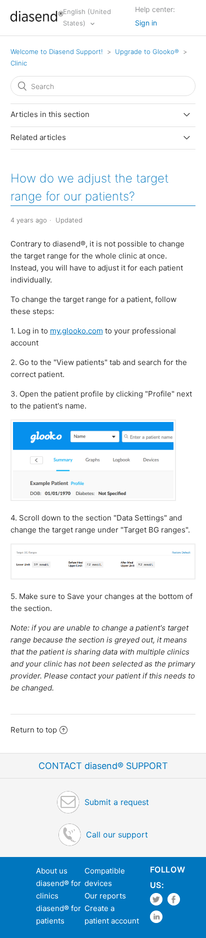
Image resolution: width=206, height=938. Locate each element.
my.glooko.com (76, 331)
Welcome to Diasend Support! (56, 52)
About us (52, 871)
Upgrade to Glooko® (147, 52)
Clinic (18, 63)
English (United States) (87, 17)
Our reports (105, 895)
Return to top (33, 729)
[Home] (36, 23)
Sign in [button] (146, 22)
